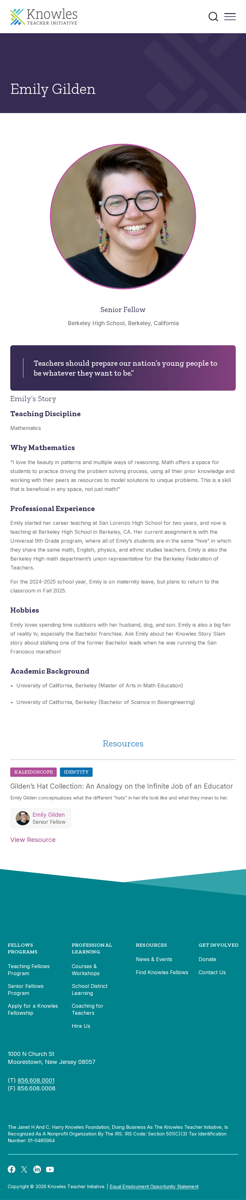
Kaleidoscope (33, 772)
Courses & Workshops (86, 969)
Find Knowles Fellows (162, 972)
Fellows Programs (22, 948)
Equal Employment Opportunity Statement (154, 1186)
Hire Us (81, 1026)
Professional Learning (92, 948)
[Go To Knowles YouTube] (50, 1169)
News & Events (154, 959)
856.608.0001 (36, 1080)
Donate (207, 959)
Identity (76, 772)
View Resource (33, 840)
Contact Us (212, 972)
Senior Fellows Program (26, 989)
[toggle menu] (230, 19)
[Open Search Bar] (213, 16)
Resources (151, 945)
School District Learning (89, 989)
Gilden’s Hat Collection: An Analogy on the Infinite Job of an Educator (121, 786)
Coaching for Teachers (87, 1009)
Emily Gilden (48, 814)
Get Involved (218, 945)
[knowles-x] (24, 1169)
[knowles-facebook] (11, 1169)
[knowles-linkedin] (37, 1169)
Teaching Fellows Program (29, 969)
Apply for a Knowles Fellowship (33, 1009)
